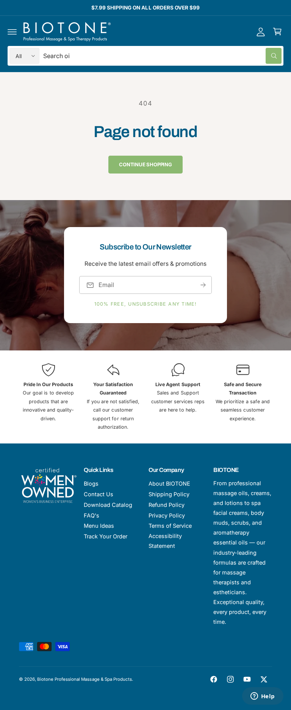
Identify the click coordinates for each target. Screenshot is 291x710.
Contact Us (98, 494)
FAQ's (91, 515)
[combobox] (162, 56)
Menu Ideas (99, 525)
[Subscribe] (203, 285)
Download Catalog (108, 505)
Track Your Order (105, 536)
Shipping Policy (169, 494)
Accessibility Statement (165, 541)
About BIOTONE (169, 483)
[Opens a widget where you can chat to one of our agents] (262, 696)
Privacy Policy (167, 515)
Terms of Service (170, 525)
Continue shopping (145, 164)
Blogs (91, 483)
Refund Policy (167, 505)
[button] (12, 31)
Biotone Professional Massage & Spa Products (84, 679)
